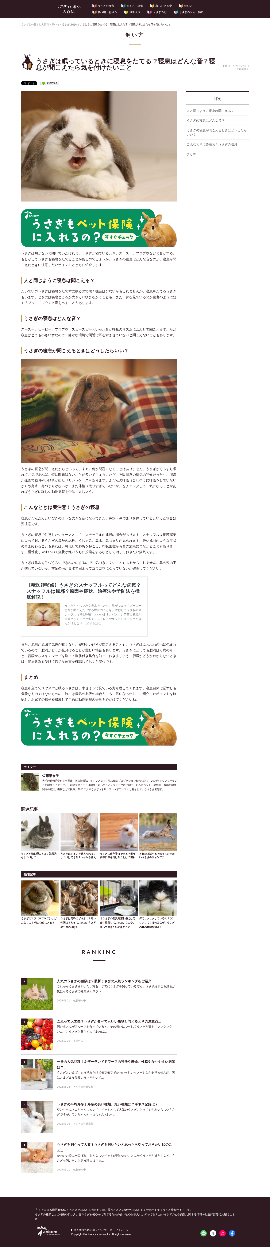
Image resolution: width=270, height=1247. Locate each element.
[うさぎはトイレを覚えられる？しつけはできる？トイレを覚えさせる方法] (79, 831)
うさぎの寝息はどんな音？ (206, 120)
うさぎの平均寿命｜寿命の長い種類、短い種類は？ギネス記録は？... (109, 1104)
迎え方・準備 (135, 5)
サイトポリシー (122, 1230)
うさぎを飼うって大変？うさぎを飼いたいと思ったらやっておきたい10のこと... (114, 1147)
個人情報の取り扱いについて (90, 1230)
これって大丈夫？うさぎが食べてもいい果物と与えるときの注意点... (109, 1021)
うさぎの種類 (106, 5)
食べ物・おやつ (107, 12)
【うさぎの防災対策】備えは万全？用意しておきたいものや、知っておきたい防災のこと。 (117, 923)
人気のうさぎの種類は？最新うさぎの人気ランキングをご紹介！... (107, 981)
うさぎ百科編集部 (83, 1086)
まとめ (191, 154)
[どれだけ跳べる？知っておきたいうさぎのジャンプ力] (158, 831)
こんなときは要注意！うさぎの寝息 (212, 144)
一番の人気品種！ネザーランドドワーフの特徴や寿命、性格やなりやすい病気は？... (116, 1064)
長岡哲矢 (78, 1040)
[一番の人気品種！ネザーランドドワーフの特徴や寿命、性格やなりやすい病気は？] (37, 1074)
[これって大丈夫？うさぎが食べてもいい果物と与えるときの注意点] (37, 1034)
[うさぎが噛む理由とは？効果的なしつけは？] (40, 831)
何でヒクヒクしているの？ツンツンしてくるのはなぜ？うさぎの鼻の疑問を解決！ (157, 923)
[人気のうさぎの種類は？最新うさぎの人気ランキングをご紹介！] (37, 994)
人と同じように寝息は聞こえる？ (210, 111)
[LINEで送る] (49, 83)
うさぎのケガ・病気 (191, 12)
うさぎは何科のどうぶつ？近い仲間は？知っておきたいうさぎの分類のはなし (78, 923)
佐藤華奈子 (79, 1000)
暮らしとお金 (163, 5)
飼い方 (188, 5)
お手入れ (134, 12)
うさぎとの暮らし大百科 (69, 9)
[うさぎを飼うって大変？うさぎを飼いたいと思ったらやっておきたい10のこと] (37, 1157)
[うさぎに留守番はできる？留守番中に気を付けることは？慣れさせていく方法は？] (119, 831)
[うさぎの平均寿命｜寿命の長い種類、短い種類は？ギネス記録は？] (37, 1117)
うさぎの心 (159, 12)
